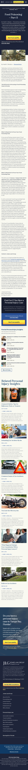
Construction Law (7, 703)
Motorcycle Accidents (8, 724)
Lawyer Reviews (6, 701)
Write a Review (6, 707)
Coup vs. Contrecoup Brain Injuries (15, 342)
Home (3, 8)
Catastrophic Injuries (8, 728)
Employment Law (7, 705)
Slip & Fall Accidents (7, 722)
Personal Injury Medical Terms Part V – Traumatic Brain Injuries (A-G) (15, 348)
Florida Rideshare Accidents (9, 731)
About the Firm (6, 697)
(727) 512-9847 (5, 43)
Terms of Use (18, 749)
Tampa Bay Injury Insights (10, 8)
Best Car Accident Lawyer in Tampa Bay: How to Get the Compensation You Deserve (13, 356)
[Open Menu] (26, 2)
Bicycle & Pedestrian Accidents (10, 720)
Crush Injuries (6, 726)
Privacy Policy (11, 749)
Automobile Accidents (8, 715)
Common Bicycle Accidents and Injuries (16, 362)
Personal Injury (19, 8)
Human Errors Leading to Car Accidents (16, 336)
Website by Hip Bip (14, 751)
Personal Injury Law (7, 699)
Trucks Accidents (7, 718)
